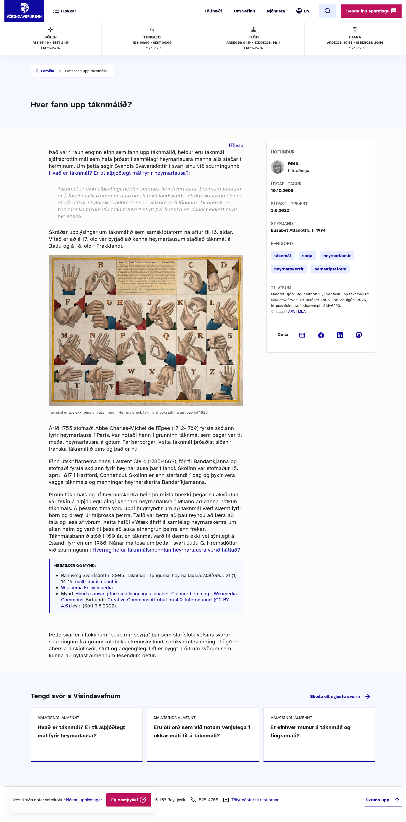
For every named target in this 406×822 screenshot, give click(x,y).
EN (306, 11)
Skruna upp (377, 800)
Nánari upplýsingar (84, 800)
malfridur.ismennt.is (96, 581)
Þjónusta (276, 11)
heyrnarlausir (337, 256)
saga (307, 256)
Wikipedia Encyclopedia (87, 587)
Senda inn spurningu (368, 11)
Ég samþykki (125, 800)
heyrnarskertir (289, 269)
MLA (302, 311)
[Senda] (302, 334)
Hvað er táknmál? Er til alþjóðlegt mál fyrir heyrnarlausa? (119, 172)
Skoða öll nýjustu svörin (335, 696)
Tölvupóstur (254, 800)
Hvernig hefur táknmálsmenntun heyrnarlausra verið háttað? (166, 549)
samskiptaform (330, 269)
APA (291, 311)
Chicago (278, 311)
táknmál (282, 256)
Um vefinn (244, 11)
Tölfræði (213, 11)
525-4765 (208, 800)
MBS (293, 163)
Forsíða (47, 71)
